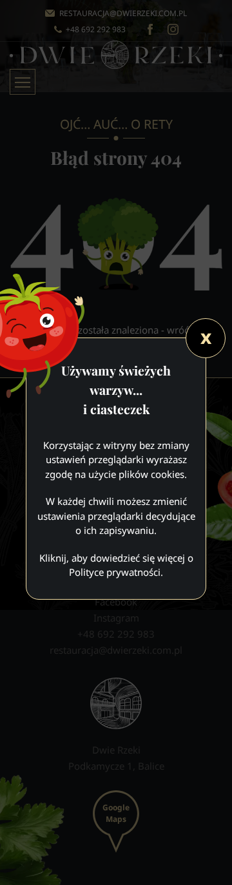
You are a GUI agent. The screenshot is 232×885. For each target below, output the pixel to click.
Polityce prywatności (114, 572)
